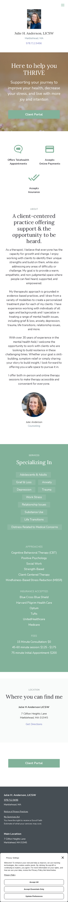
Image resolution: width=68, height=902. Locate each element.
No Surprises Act (12, 816)
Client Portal (34, 114)
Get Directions (34, 724)
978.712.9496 (34, 43)
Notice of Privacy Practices (16, 811)
